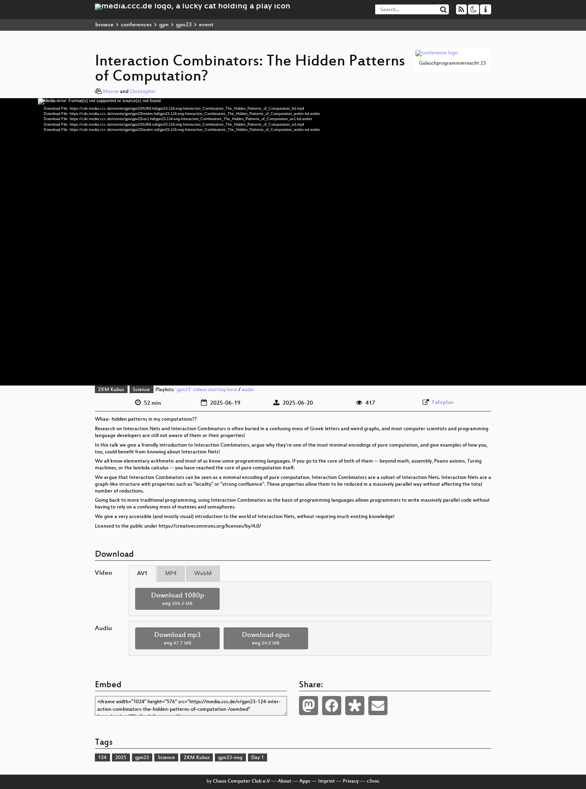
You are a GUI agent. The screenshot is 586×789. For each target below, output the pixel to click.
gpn (164, 25)
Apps (304, 781)
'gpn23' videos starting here (206, 390)
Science (141, 390)
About (284, 781)
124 (102, 758)
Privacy (351, 781)
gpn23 (184, 25)
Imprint (326, 781)
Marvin (111, 92)
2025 (120, 758)
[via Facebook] (331, 705)
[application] (293, 242)
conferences (136, 25)
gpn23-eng (230, 758)
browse (104, 25)
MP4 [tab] (171, 573)
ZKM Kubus (111, 390)
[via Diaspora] (354, 705)
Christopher (143, 92)
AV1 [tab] (142, 573)
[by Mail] (377, 705)
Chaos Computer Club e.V (241, 781)
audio (248, 390)
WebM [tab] (203, 573)
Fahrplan (443, 402)
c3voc (373, 781)
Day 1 (257, 758)
